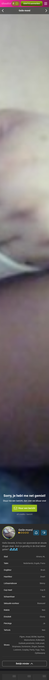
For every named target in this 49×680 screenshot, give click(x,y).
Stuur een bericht (26, 508)
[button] (36, 532)
